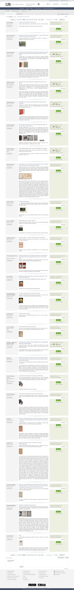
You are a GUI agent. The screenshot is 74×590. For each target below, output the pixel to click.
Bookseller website (26, 572)
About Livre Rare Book (43, 571)
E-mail (68, 14)
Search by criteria (29, 5)
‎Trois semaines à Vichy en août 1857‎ (27, 326)
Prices (24, 576)
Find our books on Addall (11, 579)
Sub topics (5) (19, 13)
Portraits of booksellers (11, 574)
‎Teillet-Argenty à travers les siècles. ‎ (27, 220)
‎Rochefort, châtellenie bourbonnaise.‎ (27, 505)
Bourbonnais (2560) (10, 13)
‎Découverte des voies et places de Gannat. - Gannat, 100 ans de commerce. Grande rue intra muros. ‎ (33, 36)
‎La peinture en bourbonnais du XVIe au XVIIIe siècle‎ (31, 375)
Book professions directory (48, 8)
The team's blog (42, 572)
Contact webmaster (42, 574)
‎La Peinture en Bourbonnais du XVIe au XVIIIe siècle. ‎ (31, 393)
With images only (21, 16)
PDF (60, 14)
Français (39, 587)
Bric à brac (25, 577)
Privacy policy (41, 577)
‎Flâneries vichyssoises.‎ (24, 201)
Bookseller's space (64, 0)
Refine (66, 16)
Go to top (66, 568)
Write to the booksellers (54, 0)
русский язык (44, 587)
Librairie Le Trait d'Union (54, 52)
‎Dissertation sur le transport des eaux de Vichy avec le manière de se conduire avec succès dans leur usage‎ (33, 164)
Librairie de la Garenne (54, 255)
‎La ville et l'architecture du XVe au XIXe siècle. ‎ (29, 293)
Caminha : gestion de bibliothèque (29, 574)
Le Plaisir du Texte (53, 376)
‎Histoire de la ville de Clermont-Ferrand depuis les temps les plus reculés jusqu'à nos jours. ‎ (33, 125)
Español (31, 587)
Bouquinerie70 (52, 276)
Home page (22, 8)
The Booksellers (38, 8)
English (27, 587)
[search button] (39, 4)
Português (35, 587)
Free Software (25, 579)
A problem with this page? (43, 576)
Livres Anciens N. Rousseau (55, 342)
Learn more (48, 589)
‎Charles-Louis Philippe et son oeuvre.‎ (27, 22)
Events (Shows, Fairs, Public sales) (13, 576)
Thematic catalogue (15, 10)
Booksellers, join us (26, 571)
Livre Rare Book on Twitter (59, 571)
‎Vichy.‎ (20, 535)
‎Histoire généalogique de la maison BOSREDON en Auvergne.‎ (33, 148)
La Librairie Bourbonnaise (54, 22)
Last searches (9, 557)
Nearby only (27, 16)
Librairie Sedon (53, 327)
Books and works (29, 8)
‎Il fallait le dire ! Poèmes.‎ (24, 313)
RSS (63, 14)
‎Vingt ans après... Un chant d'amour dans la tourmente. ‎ (32, 237)
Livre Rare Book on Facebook (60, 572)
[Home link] (14, 4)
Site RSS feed (57, 574)
